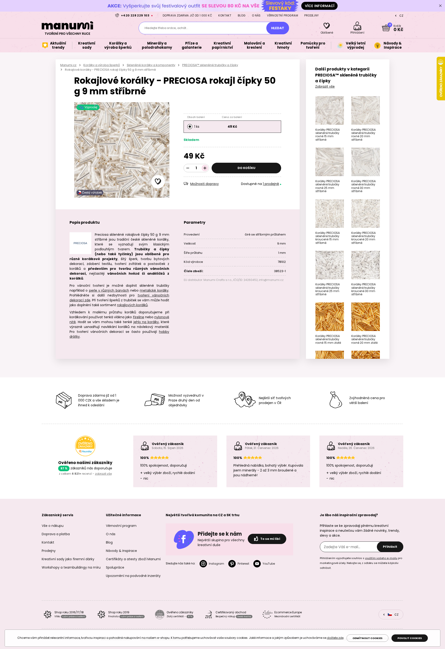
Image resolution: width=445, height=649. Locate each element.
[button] (158, 181)
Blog (242, 15)
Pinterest (243, 564)
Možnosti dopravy (204, 183)
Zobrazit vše (325, 86)
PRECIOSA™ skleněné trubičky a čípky (210, 65)
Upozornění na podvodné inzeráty (133, 575)
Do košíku (246, 168)
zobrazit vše (103, 474)
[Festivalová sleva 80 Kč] (222, 5)
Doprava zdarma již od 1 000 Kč (187, 15)
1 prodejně (271, 183)
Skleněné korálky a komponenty (151, 65)
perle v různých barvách (109, 290)
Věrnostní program (282, 15)
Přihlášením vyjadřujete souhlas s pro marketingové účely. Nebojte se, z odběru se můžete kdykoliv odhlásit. (361, 563)
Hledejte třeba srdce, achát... (166, 28)
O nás (256, 15)
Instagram (216, 564)
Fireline (138, 317)
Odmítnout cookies (367, 638)
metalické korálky (154, 290)
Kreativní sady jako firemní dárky (68, 559)
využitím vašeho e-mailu (381, 558)
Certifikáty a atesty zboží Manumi (133, 559)
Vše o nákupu (53, 525)
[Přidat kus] (205, 168)
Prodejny (311, 15)
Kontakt (224, 15)
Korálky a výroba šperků (101, 65)
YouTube (269, 564)
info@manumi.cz (271, 280)
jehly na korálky (146, 322)
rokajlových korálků (132, 305)
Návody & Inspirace (121, 550)
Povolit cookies (409, 638)
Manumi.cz (68, 65)
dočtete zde (335, 638)
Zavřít (440, 5)
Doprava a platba (56, 534)
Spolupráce (115, 567)
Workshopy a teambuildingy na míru (71, 567)
